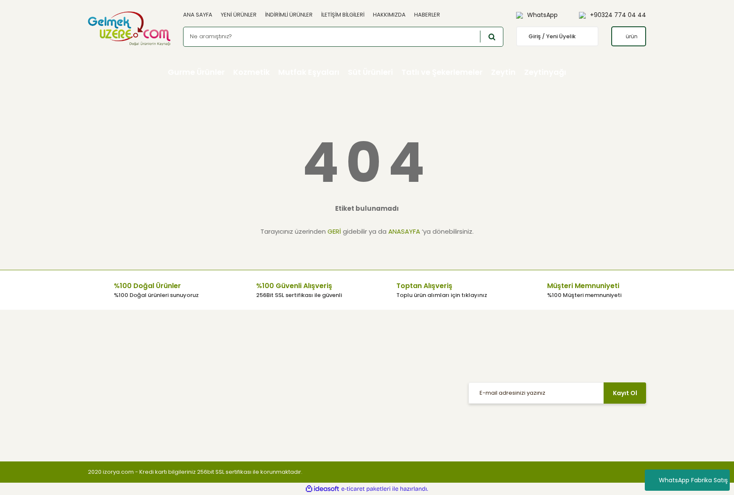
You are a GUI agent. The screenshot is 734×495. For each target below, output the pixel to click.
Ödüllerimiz (103, 400)
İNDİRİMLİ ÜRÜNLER (289, 15)
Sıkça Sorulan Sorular (371, 374)
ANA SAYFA (197, 15)
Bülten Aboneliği (237, 425)
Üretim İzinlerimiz (111, 412)
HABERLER (427, 15)
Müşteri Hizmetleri (366, 361)
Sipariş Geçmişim (239, 387)
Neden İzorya (106, 374)
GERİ (334, 231)
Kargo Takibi (358, 400)
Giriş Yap (227, 374)
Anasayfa (101, 361)
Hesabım (227, 361)
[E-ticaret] (366, 488)
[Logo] (129, 28)
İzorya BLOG (104, 387)
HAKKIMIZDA (389, 15)
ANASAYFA (404, 231)
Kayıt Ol (625, 393)
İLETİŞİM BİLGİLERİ (342, 15)
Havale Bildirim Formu (245, 412)
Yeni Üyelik (356, 412)
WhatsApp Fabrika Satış (693, 480)
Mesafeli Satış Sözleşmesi (377, 387)
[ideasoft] (322, 489)
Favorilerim (230, 400)
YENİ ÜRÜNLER (239, 15)
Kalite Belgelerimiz (113, 425)
